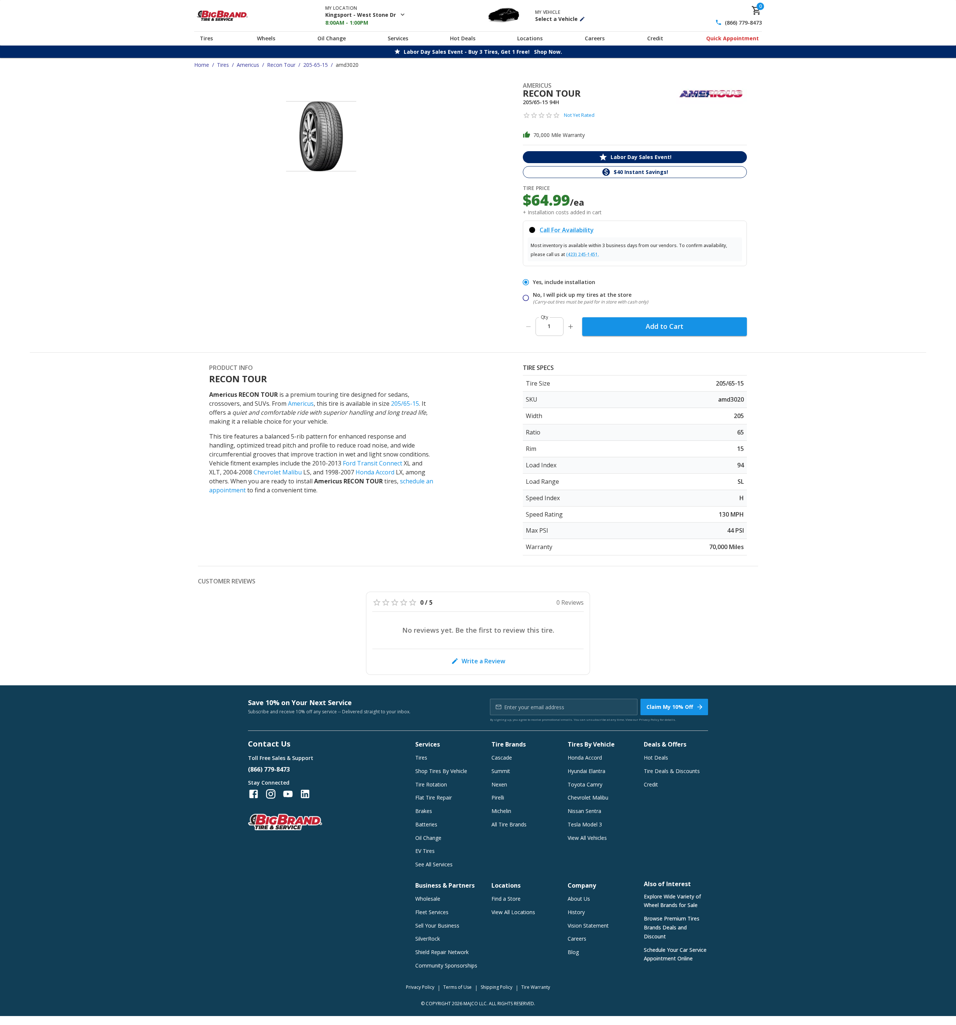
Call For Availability (567, 230)
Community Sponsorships (446, 965)
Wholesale (427, 898)
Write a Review (483, 661)
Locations (530, 38)
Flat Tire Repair (433, 797)
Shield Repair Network (442, 952)
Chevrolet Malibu (278, 472)
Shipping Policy (496, 987)
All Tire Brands (509, 824)
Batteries (426, 824)
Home (201, 64)
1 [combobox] (548, 326)
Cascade (501, 757)
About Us (579, 898)
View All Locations (513, 912)
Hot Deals (462, 38)
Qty (544, 317)
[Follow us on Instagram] (270, 794)
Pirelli (497, 797)
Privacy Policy (649, 719)
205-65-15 (315, 64)
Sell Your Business (437, 925)
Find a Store (506, 898)
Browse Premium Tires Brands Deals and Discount (671, 927)
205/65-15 (405, 403)
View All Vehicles (587, 837)
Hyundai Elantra (586, 771)
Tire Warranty (535, 987)
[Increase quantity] (570, 326)
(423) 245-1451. (582, 254)
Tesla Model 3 (585, 824)
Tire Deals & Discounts (672, 771)
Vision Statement (588, 925)
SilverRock (427, 938)
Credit (655, 38)
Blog (573, 952)
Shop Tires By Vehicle (441, 771)
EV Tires (425, 850)
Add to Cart (664, 326)
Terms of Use (457, 987)
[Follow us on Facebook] (253, 794)
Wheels (266, 38)
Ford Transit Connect (372, 463)
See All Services (434, 864)
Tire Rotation (431, 784)
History (576, 912)
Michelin (501, 810)
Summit (500, 771)
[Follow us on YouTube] (288, 794)
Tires (206, 38)
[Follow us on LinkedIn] (305, 794)
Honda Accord (375, 472)
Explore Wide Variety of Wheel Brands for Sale (672, 901)
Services (398, 38)
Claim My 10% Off (669, 706)
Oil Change (331, 38)
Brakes (423, 810)
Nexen (499, 784)
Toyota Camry (585, 784)
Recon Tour (281, 64)
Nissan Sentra (584, 810)
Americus (248, 64)
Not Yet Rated (579, 115)
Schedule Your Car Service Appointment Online (675, 954)
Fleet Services (431, 912)
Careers (595, 38)
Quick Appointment (732, 38)
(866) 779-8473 (743, 22)
